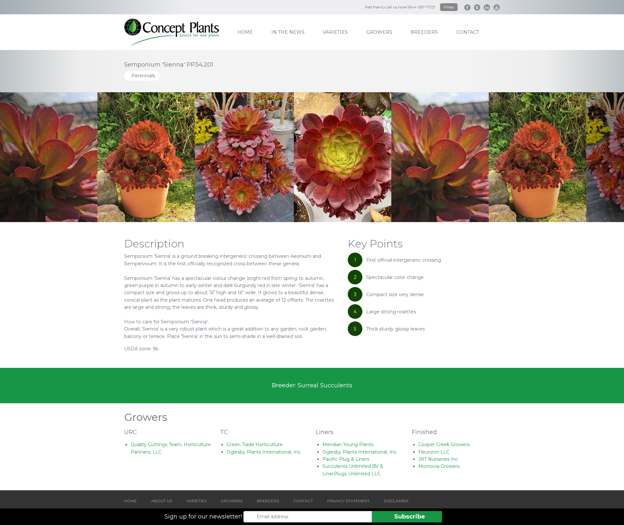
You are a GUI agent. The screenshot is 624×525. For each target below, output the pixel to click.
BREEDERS (268, 500)
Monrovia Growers (439, 466)
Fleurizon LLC (433, 452)
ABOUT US (161, 500)
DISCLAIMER (396, 500)
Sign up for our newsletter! (203, 516)
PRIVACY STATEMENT (348, 500)
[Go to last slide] (47, 157)
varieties (335, 32)
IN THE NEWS (288, 32)
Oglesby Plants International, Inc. (264, 452)
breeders (424, 32)
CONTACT (303, 500)
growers (379, 32)
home (245, 32)
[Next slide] (577, 157)
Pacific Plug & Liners (345, 459)
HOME (130, 500)
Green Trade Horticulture (255, 444)
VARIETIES (196, 500)
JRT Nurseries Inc (438, 459)
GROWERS (231, 500)
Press (449, 7)
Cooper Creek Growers (444, 444)
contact (467, 32)
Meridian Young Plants (347, 444)
